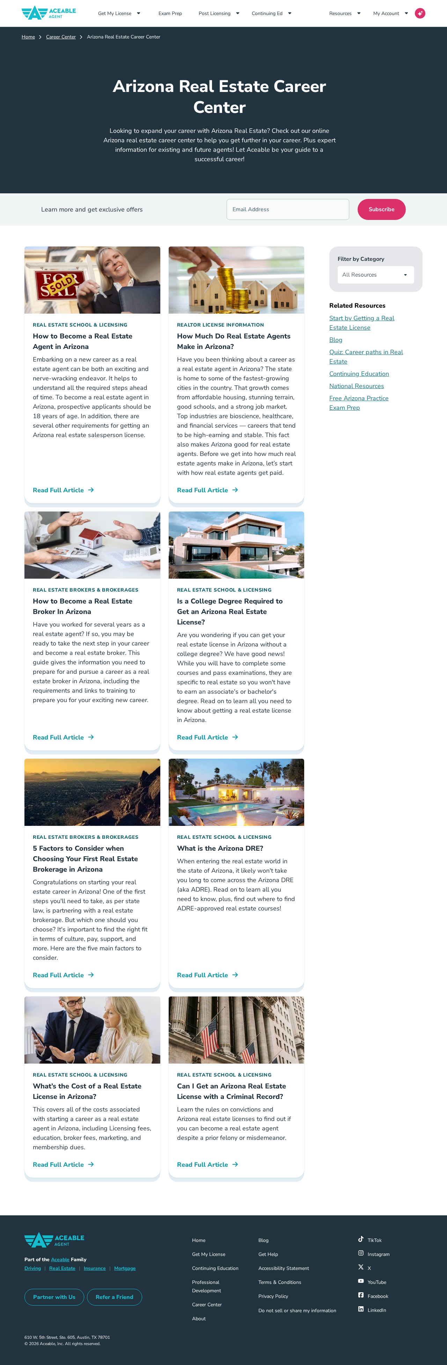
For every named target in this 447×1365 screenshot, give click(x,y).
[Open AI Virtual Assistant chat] (420, 13)
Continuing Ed (267, 13)
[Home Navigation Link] (51, 13)
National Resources (356, 386)
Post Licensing (214, 13)
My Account (386, 13)
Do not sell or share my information (297, 1310)
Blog (336, 340)
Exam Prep (175, 13)
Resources (340, 13)
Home (28, 37)
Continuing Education (359, 374)
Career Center (61, 37)
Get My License (114, 13)
